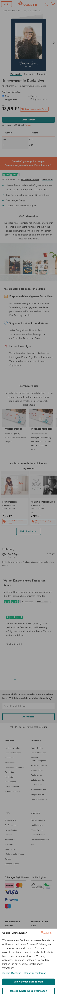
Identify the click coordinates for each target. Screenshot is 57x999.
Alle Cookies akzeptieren (28, 981)
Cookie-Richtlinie (11, 973)
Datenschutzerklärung (34, 973)
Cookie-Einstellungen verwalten (28, 990)
